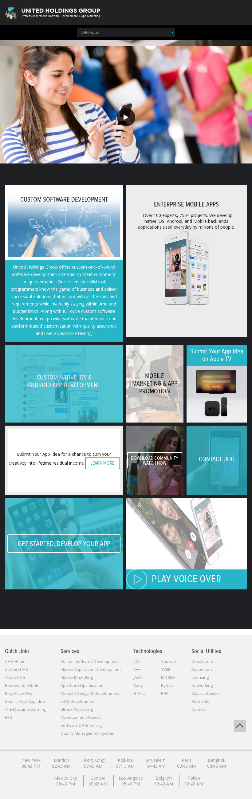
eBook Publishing (77, 709)
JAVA (137, 677)
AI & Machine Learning (25, 709)
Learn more (102, 463)
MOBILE (168, 677)
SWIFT (166, 669)
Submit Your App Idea (25, 701)
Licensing (200, 677)
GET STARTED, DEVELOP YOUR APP (64, 544)
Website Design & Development (90, 693)
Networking (202, 685)
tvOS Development (78, 701)
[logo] (52, 12)
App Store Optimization (82, 685)
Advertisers (202, 669)
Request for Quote (22, 685)
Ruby (138, 685)
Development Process (81, 717)
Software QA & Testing (81, 725)
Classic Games (205, 693)
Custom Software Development (90, 661)
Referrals (200, 701)
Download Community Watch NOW (154, 461)
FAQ (8, 717)
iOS (136, 661)
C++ (136, 669)
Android (168, 661)
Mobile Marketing (77, 677)
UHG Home (15, 661)
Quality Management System (87, 733)
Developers (202, 661)
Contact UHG (17, 669)
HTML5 (139, 693)
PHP (165, 693)
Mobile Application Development (91, 669)
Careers (199, 709)
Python (167, 685)
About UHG (15, 677)
